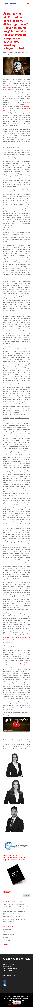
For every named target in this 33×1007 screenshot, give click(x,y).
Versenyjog (6, 54)
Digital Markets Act (11, 637)
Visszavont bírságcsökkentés (11, 916)
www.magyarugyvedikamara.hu (16, 1004)
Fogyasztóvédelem (8, 934)
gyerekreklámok (8, 491)
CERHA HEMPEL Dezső (9, 971)
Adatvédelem (7, 929)
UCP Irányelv (8, 90)
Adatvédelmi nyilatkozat (10, 969)
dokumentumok (25, 102)
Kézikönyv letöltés (8, 964)
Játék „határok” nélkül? (9, 914)
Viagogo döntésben (23, 663)
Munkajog (6, 937)
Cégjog (5, 932)
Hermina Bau (25, 667)
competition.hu (12, 52)
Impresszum (7, 966)
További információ (19, 1000)
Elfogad (17, 1002)
